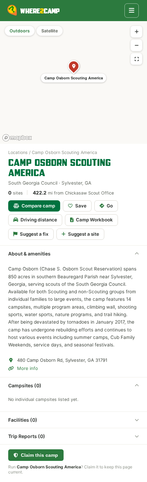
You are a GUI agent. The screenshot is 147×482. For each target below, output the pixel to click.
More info (27, 368)
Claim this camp (39, 455)
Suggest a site (83, 234)
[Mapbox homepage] (17, 138)
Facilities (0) (22, 420)
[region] (73, 82)
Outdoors (20, 30)
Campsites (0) (24, 385)
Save (80, 205)
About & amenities (29, 253)
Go (110, 205)
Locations (18, 152)
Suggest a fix (34, 234)
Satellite (49, 30)
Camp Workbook (94, 219)
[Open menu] (131, 10)
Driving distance (39, 219)
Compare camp (38, 205)
